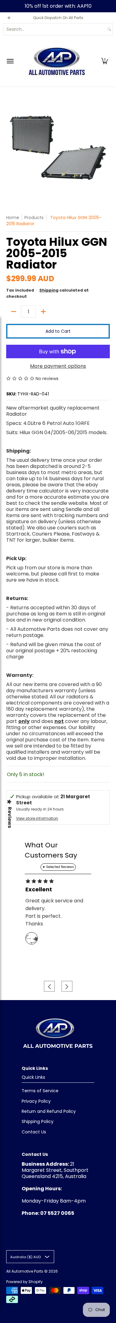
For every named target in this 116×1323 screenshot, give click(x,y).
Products (34, 217)
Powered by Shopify (24, 1281)
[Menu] (10, 61)
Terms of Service (40, 1091)
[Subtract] (13, 311)
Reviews (9, 817)
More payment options (58, 366)
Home (12, 217)
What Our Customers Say (51, 850)
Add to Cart (58, 331)
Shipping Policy (38, 1121)
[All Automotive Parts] (56, 61)
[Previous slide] (49, 986)
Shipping (48, 290)
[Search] (109, 29)
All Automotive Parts (24, 1271)
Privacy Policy (36, 1101)
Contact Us (34, 1132)
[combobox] (54, 29)
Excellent (38, 889)
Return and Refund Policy (49, 1111)
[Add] (43, 311)
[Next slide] (67, 986)
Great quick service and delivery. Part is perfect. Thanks (54, 912)
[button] (104, 61)
